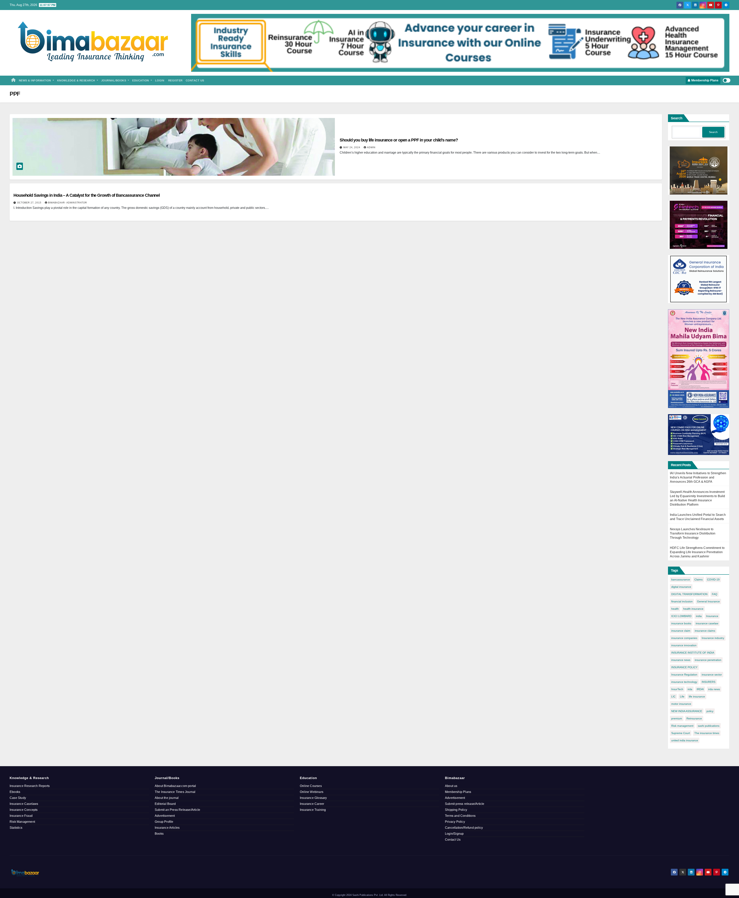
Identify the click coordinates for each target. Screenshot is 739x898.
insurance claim (680, 630)
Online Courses (311, 786)
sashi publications (708, 725)
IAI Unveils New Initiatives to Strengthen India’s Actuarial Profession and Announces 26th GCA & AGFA (698, 477)
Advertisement (165, 815)
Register (175, 80)
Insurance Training (313, 809)
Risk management (682, 725)
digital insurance (681, 586)
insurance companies (684, 638)
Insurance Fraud (21, 815)
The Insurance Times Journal (175, 791)
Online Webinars (311, 791)
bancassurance (680, 579)
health (675, 608)
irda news (714, 689)
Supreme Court (680, 733)
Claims (698, 579)
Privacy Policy (455, 821)
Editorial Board (165, 803)
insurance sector (712, 674)
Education (141, 80)
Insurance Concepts (24, 809)
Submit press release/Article (464, 803)
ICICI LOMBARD (681, 616)
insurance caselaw (707, 623)
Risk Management (22, 821)
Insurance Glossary (313, 797)
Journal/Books (114, 80)
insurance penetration (708, 659)
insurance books (681, 623)
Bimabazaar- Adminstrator (67, 202)
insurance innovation (683, 645)
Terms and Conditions (460, 815)
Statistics (16, 827)
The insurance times (706, 733)
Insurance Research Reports (30, 786)
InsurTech (677, 689)
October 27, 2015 (29, 202)
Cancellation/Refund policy (464, 827)
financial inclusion (682, 601)
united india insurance (684, 740)
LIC (673, 696)
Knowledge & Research (76, 80)
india (699, 616)
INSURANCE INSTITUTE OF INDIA (692, 652)
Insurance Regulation (684, 674)
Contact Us (195, 80)
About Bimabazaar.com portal (175, 786)
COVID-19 (713, 579)
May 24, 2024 (352, 147)
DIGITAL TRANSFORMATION (689, 594)
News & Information (35, 80)
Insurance (712, 616)
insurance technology (684, 681)
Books (159, 833)
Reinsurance (694, 718)
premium (676, 718)
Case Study (18, 797)
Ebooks (15, 791)
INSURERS (708, 681)
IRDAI (700, 689)
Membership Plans (458, 791)
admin (371, 147)
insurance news (680, 659)
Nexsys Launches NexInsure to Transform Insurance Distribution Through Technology (692, 533)
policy (709, 711)
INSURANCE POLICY (684, 667)
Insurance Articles (167, 827)
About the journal (167, 797)
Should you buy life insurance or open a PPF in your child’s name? (399, 140)
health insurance (693, 608)
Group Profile (164, 821)
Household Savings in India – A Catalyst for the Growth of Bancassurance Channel (86, 195)
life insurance (697, 696)
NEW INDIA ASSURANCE (686, 711)
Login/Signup (454, 833)
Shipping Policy (456, 809)
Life (682, 696)
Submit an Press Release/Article (177, 809)
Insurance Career (312, 803)
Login (159, 80)
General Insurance (708, 601)
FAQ (714, 594)
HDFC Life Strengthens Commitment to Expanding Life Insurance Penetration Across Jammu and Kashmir (697, 552)
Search (676, 118)
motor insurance (681, 703)
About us (451, 786)
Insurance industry (713, 638)
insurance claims (705, 630)
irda (690, 689)
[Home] (13, 80)
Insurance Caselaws (24, 803)
